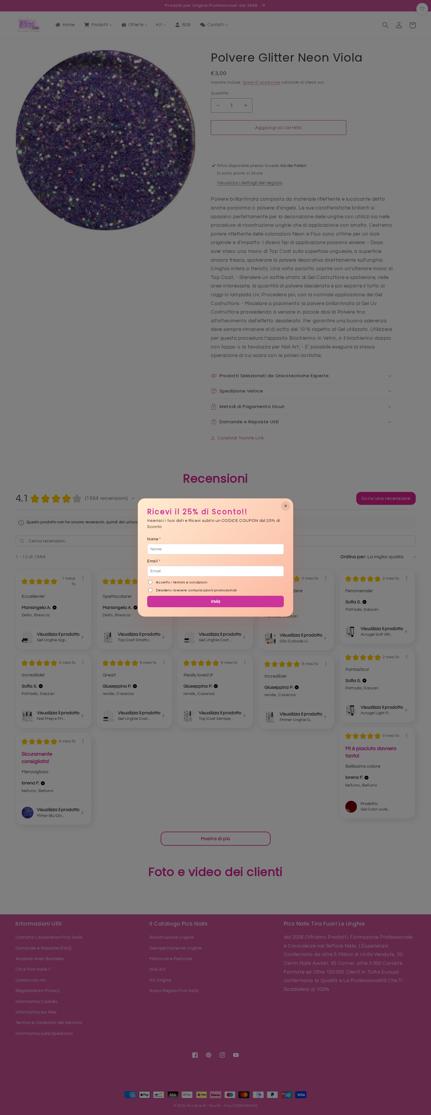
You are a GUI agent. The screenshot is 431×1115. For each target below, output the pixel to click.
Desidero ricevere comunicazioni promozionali (196, 590)
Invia (215, 601)
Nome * (154, 539)
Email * (153, 561)
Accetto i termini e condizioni (181, 582)
